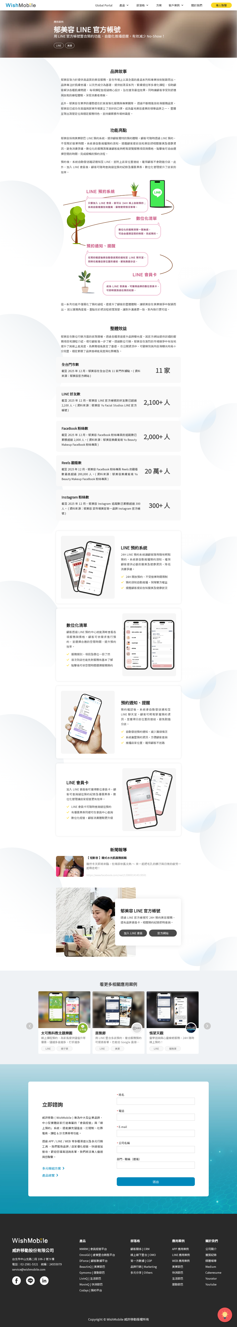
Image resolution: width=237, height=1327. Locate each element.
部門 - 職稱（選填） (129, 1159)
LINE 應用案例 (181, 1255)
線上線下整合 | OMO (143, 1255)
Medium (210, 1266)
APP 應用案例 (180, 1249)
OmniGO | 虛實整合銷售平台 (97, 1255)
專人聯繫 (221, 5)
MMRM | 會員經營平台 (93, 1249)
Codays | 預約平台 (90, 1290)
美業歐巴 (177, 1266)
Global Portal (103, 5)
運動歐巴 (177, 1284)
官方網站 (162, 933)
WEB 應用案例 (181, 1261)
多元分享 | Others (141, 1272)
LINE (58, 45)
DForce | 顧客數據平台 (93, 1261)
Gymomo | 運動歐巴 (92, 1272)
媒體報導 (211, 1261)
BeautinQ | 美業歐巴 (92, 1266)
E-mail (122, 1127)
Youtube (211, 1284)
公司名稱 (123, 1143)
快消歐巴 (177, 1272)
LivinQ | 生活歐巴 (90, 1278)
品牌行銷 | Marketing (143, 1266)
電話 (120, 1111)
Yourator (211, 1278)
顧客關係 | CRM (140, 1249)
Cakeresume (213, 1272)
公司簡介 (211, 1249)
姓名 (120, 1095)
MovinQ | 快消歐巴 (91, 1284)
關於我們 (196, 5)
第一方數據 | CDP (141, 1261)
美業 (69, 45)
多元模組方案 (51, 1168)
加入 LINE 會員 (133, 933)
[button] (29, 1026)
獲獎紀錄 (211, 1255)
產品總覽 (48, 1175)
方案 (159, 5)
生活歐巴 (177, 1278)
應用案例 (59, 21)
